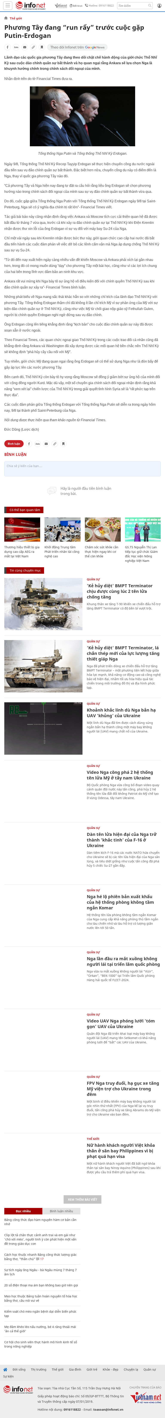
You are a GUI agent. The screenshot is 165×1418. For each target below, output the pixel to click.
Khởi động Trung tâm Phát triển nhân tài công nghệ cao (61, 551)
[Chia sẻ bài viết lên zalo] (16, 47)
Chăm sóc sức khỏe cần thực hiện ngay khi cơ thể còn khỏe (101, 551)
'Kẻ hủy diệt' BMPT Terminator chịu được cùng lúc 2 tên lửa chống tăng (120, 591)
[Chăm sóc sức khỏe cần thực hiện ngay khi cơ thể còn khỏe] (103, 529)
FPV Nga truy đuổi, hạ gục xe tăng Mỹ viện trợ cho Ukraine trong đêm (123, 1088)
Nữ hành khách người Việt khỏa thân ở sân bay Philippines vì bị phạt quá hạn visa (121, 1150)
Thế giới (16, 18)
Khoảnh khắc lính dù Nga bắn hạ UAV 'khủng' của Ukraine (121, 712)
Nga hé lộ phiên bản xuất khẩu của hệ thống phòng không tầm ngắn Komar (120, 902)
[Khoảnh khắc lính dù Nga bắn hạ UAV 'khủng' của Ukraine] (43, 728)
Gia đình (75, 1369)
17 (41, 1259)
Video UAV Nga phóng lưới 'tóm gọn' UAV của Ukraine (121, 1023)
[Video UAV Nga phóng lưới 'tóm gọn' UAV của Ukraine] (43, 1039)
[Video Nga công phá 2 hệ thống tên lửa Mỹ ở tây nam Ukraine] (43, 791)
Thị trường (38, 1369)
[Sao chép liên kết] (33, 47)
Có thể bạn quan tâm (25, 510)
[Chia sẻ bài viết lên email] (24, 47)
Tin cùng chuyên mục (25, 570)
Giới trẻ (92, 1369)
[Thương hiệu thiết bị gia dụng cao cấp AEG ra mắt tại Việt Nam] (22, 529)
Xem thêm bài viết (82, 1199)
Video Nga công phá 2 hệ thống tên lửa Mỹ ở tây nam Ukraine (120, 775)
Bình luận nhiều (61, 1211)
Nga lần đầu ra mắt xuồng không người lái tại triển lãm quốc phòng (123, 961)
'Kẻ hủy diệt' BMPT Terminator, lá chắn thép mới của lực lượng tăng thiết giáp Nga (123, 653)
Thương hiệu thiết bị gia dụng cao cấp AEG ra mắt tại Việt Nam (22, 551)
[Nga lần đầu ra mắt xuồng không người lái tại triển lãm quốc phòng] (43, 977)
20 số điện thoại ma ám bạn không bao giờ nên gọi (41, 1285)
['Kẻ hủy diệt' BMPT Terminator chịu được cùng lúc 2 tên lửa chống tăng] (43, 604)
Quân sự (93, 579)
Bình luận (14, 444)
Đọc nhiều (23, 1211)
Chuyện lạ (131, 1369)
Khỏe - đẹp (110, 1369)
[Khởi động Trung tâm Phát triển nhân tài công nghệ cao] (62, 529)
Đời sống (19, 1369)
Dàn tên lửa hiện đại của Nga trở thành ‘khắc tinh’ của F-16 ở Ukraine (122, 839)
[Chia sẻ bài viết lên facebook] (7, 47)
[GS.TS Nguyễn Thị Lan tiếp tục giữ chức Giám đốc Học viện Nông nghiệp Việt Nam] (143, 529)
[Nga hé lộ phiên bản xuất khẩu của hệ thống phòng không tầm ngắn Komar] (43, 915)
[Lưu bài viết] (42, 47)
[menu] (7, 6)
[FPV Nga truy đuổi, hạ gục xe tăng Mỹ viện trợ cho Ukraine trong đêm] (43, 1101)
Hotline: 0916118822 (101, 5)
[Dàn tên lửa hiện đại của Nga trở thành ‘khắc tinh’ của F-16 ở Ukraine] (43, 853)
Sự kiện (8, 1376)
